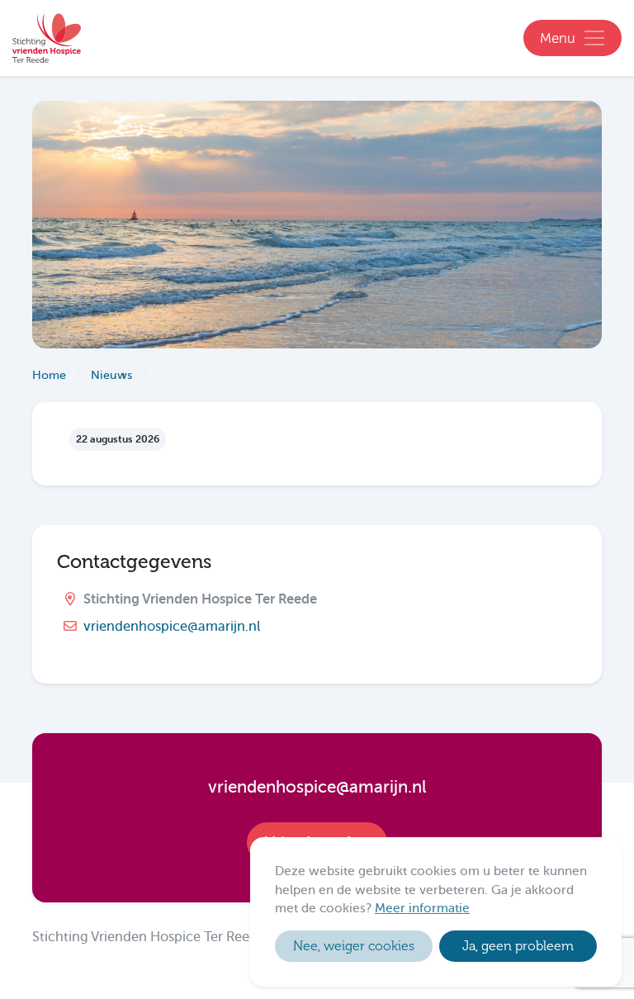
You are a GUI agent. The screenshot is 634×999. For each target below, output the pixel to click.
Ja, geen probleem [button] (518, 946)
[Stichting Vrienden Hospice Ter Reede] (47, 38)
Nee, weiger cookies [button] (353, 946)
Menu (557, 38)
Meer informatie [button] (422, 908)
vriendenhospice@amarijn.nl (171, 626)
